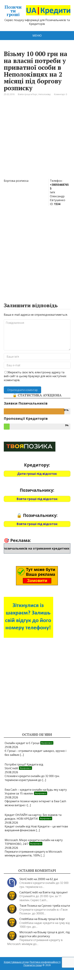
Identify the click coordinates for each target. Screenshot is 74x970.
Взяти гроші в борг (27, 94)
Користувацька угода (16, 962)
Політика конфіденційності (45, 962)
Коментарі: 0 (60, 94)
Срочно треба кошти (55, 906)
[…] (22, 755)
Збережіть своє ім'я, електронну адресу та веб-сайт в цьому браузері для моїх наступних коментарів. (35, 376)
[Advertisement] (37, 140)
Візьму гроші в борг (51, 919)
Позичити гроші (13, 10)
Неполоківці (44, 94)
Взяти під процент (55, 892)
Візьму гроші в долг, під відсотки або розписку (44, 934)
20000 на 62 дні (48, 879)
